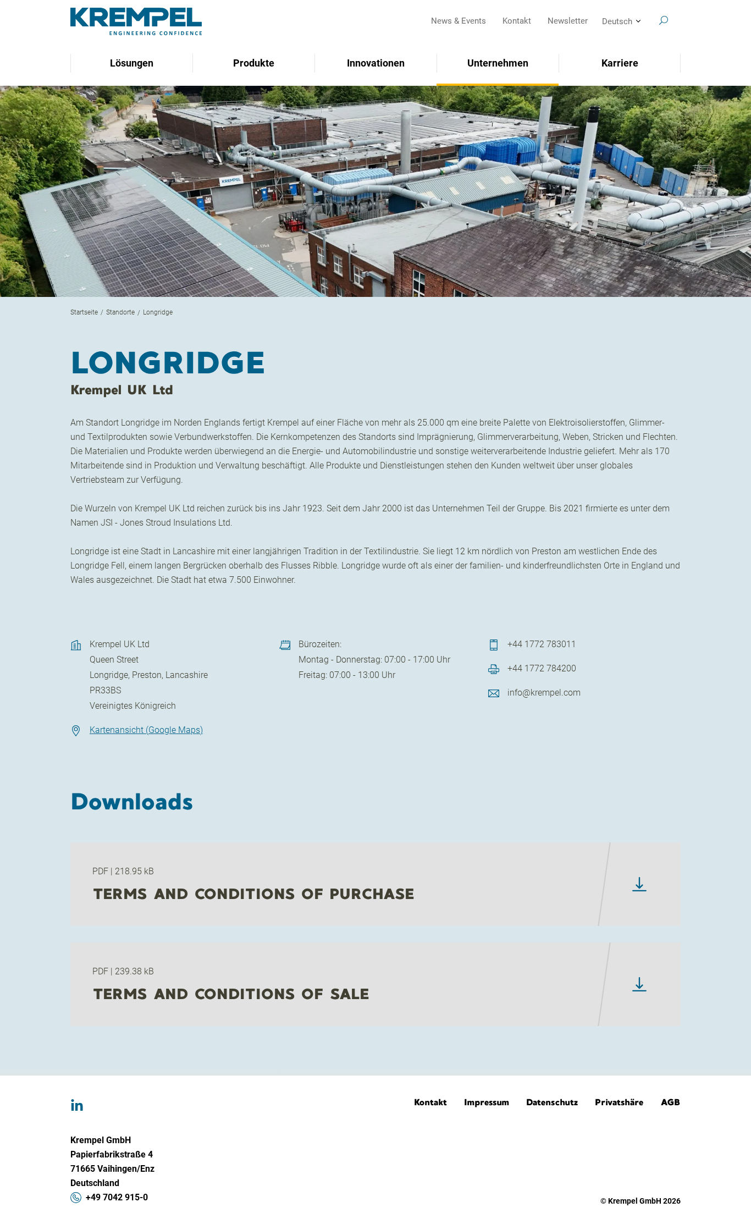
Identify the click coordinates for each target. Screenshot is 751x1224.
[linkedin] (77, 1106)
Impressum (487, 1101)
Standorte (120, 312)
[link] (639, 884)
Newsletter (568, 21)
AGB (670, 1101)
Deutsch (617, 21)
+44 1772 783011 (541, 644)
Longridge (158, 312)
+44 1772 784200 (541, 668)
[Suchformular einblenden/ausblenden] (663, 20)
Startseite (84, 312)
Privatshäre (619, 1101)
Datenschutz (552, 1101)
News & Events (458, 21)
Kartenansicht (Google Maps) (146, 730)
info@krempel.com (544, 692)
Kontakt (516, 21)
